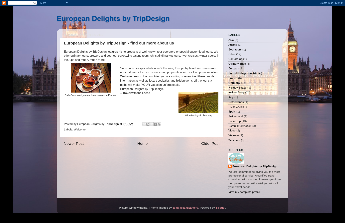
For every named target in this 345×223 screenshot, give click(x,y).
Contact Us (235, 58)
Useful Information (240, 125)
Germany (234, 82)
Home (142, 143)
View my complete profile (244, 191)
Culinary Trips (237, 63)
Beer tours (235, 49)
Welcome (80, 129)
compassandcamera (185, 207)
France (232, 78)
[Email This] (144, 124)
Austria (232, 44)
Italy (231, 97)
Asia (231, 39)
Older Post (210, 143)
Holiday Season (238, 87)
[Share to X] (152, 124)
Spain (232, 111)
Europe (233, 68)
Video (232, 130)
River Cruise (236, 106)
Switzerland (235, 116)
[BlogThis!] (148, 124)
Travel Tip (234, 121)
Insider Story (236, 92)
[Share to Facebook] (155, 124)
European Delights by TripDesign (113, 18)
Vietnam (233, 135)
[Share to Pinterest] (159, 124)
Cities (231, 54)
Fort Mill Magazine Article (244, 73)
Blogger (220, 207)
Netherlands (236, 102)
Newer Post (74, 143)
